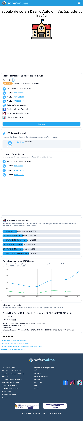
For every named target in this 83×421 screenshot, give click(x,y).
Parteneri (5, 398)
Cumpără (37, 373)
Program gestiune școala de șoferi (44, 369)
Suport (36, 388)
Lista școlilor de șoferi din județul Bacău (15, 343)
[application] (41, 284)
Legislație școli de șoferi (10, 388)
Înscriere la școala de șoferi (11, 371)
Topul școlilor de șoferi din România (13, 340)
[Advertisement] (41, 55)
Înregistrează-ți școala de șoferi (13, 349)
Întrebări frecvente (41, 376)
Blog (36, 385)
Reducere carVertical (9, 395)
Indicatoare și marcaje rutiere (12, 379)
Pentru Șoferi (6, 391)
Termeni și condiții (55, 413)
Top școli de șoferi (8, 368)
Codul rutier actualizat (9, 385)
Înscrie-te (41, 124)
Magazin (37, 379)
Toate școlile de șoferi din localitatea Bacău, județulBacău (21, 346)
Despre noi (38, 382)
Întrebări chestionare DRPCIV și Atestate (13, 375)
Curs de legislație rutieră (10, 382)
